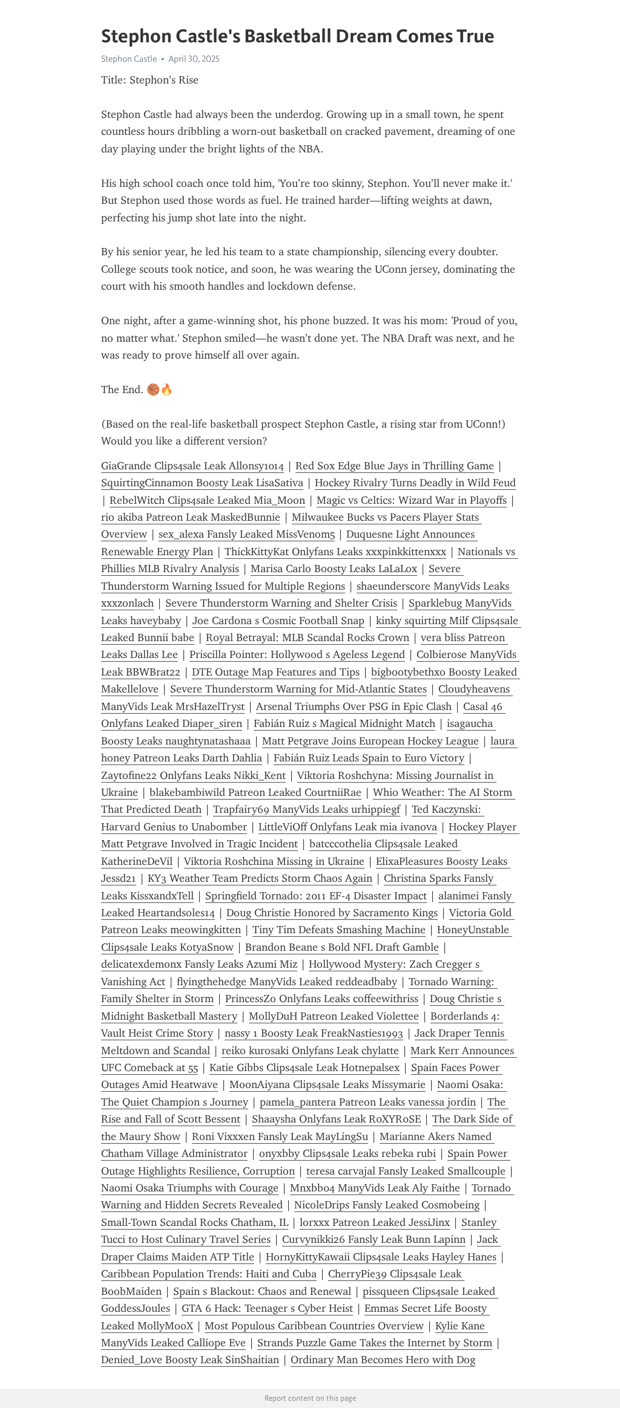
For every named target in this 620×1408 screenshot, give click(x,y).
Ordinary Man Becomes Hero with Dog (383, 1359)
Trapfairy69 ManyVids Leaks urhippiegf (306, 809)
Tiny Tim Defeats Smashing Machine (339, 929)
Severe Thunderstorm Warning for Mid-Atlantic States (298, 689)
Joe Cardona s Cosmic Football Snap (278, 620)
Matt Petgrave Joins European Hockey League (370, 741)
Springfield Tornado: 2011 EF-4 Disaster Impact (316, 895)
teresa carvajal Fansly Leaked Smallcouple (406, 1171)
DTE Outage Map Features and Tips (276, 672)
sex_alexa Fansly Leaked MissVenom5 (247, 534)
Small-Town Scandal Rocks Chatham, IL (194, 1222)
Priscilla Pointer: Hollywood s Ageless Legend (297, 654)
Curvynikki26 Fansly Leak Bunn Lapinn (374, 1239)
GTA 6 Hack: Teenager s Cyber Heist (267, 1308)
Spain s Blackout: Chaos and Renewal (262, 1291)
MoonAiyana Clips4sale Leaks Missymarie (327, 1084)
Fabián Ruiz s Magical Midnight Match (344, 723)
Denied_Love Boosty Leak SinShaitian (190, 1359)
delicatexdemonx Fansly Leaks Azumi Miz (199, 964)
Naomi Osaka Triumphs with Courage (190, 1188)
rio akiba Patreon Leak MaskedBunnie (190, 517)
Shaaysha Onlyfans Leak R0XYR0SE (336, 1119)
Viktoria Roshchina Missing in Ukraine (274, 861)
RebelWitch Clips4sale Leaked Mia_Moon (207, 500)
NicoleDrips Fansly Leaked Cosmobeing (387, 1204)
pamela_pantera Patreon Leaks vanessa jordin (368, 1102)
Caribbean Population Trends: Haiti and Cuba (209, 1273)
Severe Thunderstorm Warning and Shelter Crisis (281, 603)
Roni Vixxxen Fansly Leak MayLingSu (280, 1136)
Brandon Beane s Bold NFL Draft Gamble (342, 947)
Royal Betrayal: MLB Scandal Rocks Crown (307, 637)
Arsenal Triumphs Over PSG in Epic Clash (354, 706)
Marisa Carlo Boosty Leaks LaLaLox (334, 568)
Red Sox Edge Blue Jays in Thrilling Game (394, 465)
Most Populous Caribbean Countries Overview (314, 1325)
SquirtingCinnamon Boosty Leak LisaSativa (202, 482)
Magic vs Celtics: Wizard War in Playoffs (412, 500)
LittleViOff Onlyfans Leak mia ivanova (348, 826)
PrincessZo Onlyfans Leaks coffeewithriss (321, 998)
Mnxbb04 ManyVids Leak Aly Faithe (375, 1188)
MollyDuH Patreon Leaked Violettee (334, 1016)
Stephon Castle (129, 58)
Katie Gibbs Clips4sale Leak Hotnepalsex (304, 1067)
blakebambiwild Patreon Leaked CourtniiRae (255, 792)
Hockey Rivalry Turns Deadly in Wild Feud (415, 482)
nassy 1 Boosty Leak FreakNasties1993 (314, 1033)
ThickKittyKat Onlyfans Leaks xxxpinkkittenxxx (335, 551)
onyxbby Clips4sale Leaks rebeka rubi (347, 1153)
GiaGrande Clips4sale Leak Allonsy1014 (192, 465)
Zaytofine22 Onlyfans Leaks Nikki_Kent (193, 775)
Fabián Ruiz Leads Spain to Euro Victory (369, 757)
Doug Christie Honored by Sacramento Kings (332, 912)
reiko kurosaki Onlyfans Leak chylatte (310, 1050)
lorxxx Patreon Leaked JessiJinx (375, 1222)
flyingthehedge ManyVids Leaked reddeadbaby (287, 981)
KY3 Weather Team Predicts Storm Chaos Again (260, 878)
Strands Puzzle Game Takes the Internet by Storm (374, 1342)
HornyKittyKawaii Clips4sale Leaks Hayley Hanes (381, 1256)
